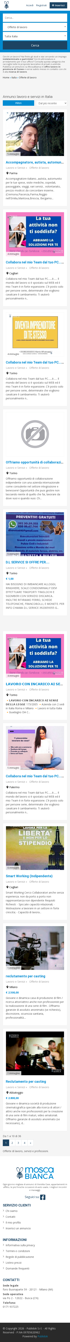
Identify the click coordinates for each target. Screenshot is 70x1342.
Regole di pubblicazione (20, 1257)
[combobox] (35, 27)
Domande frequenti (17, 1268)
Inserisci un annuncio (18, 1228)
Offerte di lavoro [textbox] (15, 27)
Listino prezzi (13, 1262)
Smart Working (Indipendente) (29, 876)
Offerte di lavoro (39, 167)
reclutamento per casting (25, 976)
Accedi (29, 5)
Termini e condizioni (18, 1251)
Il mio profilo (13, 1222)
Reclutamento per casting (26, 1081)
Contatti (10, 1216)
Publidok (43, 1336)
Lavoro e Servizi (15, 167)
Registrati (41, 5)
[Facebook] (42, 1197)
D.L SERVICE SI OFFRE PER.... (27, 562)
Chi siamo (12, 1211)
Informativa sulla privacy (20, 1245)
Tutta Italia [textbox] (11, 36)
